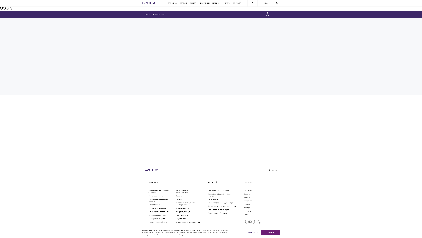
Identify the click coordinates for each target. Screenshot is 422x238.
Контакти (237, 3)
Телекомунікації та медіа (218, 213)
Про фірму (172, 3)
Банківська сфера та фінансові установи (220, 195)
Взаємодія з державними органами (158, 191)
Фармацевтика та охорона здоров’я (222, 206)
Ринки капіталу (182, 215)
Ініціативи (205, 3)
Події (246, 215)
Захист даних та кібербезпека (188, 222)
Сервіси (183, 3)
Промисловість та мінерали (219, 210)
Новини (216, 3)
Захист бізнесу (154, 205)
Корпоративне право (156, 219)
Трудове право (181, 219)
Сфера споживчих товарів (218, 190)
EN (279, 3)
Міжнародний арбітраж (157, 222)
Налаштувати (253, 232)
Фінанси (179, 199)
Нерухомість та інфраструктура (182, 191)
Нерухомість (213, 199)
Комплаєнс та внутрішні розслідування (185, 204)
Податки (179, 196)
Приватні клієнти (182, 208)
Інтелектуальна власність (158, 212)
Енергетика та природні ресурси (158, 200)
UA (276, 170)
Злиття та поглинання (157, 208)
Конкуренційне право (157, 215)
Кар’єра (226, 3)
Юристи (193, 3)
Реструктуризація (183, 212)
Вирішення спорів (155, 196)
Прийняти (270, 232)
